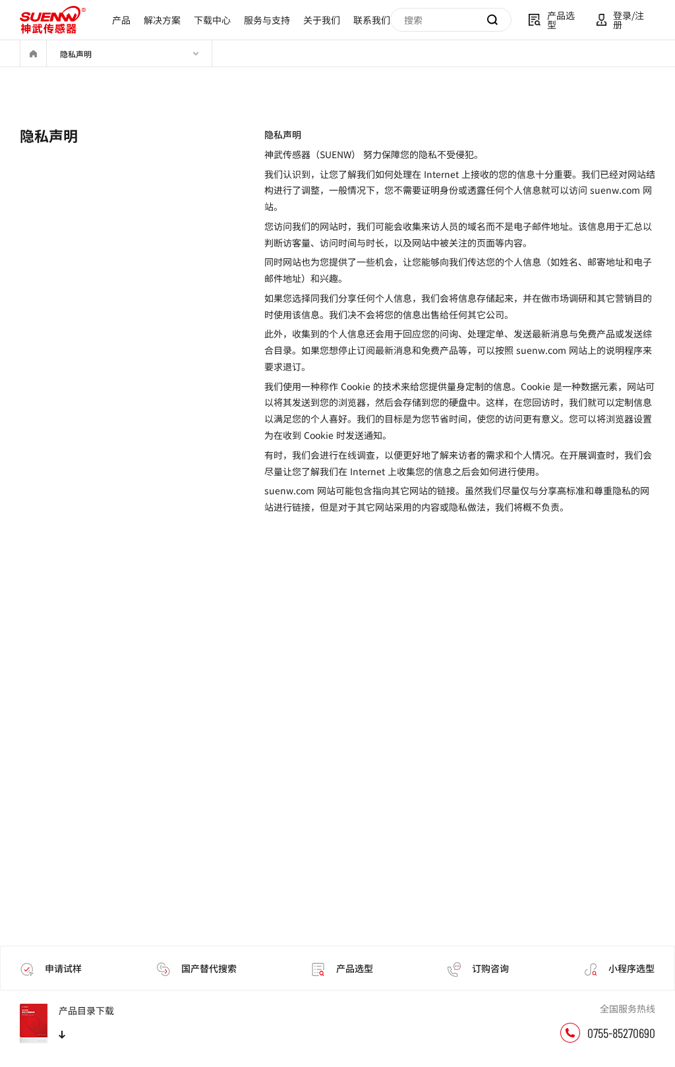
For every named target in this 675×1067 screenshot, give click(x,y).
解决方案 (162, 19)
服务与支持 (267, 19)
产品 (121, 19)
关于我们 (321, 19)
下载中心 (212, 19)
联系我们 (371, 19)
